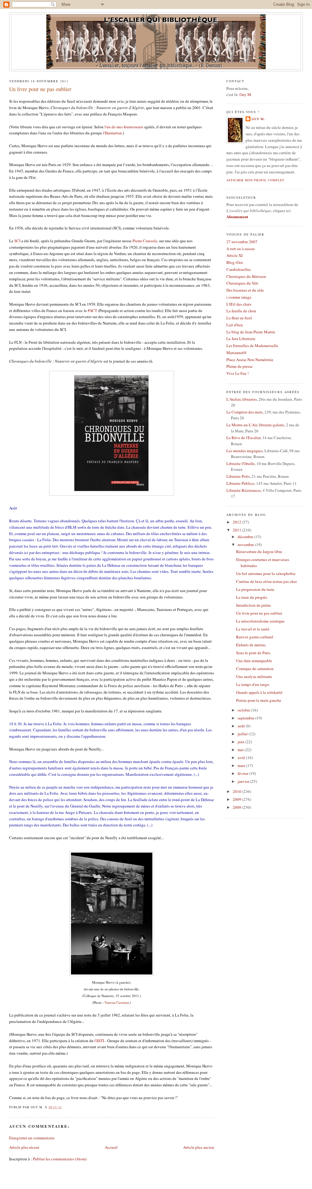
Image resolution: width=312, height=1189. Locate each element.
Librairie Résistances (243, 490)
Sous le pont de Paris (253, 652)
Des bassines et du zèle (245, 290)
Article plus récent (24, 1147)
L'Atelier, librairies (241, 399)
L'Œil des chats (238, 304)
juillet (243, 733)
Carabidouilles (238, 269)
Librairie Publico (240, 483)
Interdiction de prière (253, 605)
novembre (246, 544)
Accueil (111, 1147)
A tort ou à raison (240, 248)
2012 (237, 522)
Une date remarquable (254, 660)
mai (241, 749)
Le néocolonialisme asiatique (260, 621)
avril (242, 757)
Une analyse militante (254, 676)
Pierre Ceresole (145, 240)
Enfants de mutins (251, 645)
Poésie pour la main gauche (258, 700)
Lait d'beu (234, 325)
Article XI (234, 255)
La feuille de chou (241, 311)
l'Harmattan (112, 133)
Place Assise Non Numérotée (249, 359)
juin (241, 741)
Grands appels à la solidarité (259, 692)
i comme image (238, 297)
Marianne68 (236, 352)
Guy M (245, 94)
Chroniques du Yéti (242, 283)
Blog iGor (234, 262)
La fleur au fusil (239, 318)
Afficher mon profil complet (255, 180)
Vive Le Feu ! (237, 373)
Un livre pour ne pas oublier (40, 89)
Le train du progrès (251, 597)
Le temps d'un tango (252, 684)
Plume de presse (239, 366)
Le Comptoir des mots (244, 412)
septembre (246, 718)
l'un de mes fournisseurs (124, 127)
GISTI (99, 1040)
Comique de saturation (255, 668)
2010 (237, 791)
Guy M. (258, 119)
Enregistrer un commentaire (32, 1138)
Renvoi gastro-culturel (254, 637)
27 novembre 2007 (241, 241)
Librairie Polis (238, 476)
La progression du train (255, 589)
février (243, 773)
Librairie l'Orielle (240, 463)
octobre (244, 710)
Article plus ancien (198, 1147)
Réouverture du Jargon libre (259, 551)
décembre (246, 536)
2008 (237, 807)
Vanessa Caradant (117, 1002)
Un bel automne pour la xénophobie (266, 573)
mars (242, 765)
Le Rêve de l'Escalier (243, 437)
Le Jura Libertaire (240, 338)
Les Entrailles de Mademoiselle (252, 345)
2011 (237, 530)
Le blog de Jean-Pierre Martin (250, 332)
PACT (92, 310)
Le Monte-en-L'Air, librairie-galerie (255, 425)
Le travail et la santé (252, 629)
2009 (237, 799)
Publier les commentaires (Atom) (60, 1159)
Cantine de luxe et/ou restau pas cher (266, 581)
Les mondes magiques (244, 450)
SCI (17, 240)
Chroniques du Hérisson (246, 276)
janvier (244, 781)
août (242, 726)
